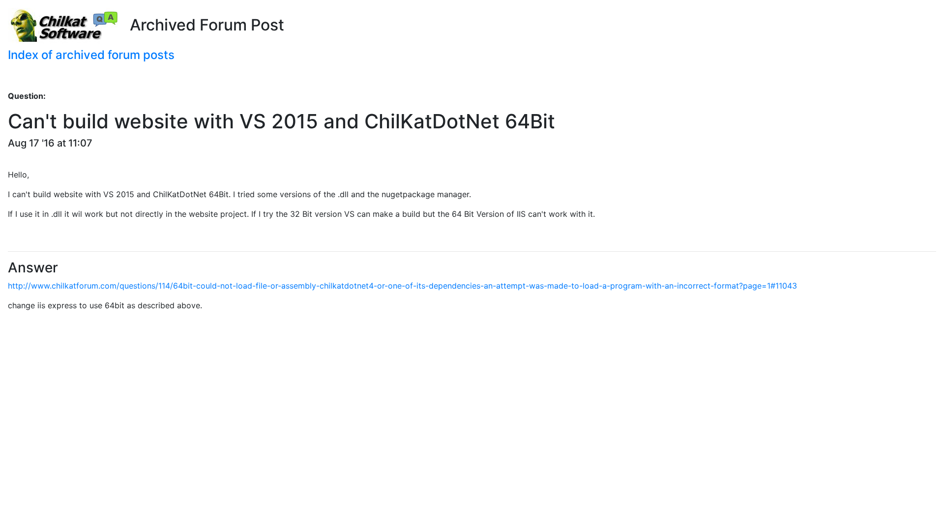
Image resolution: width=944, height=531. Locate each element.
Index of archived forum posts (91, 55)
